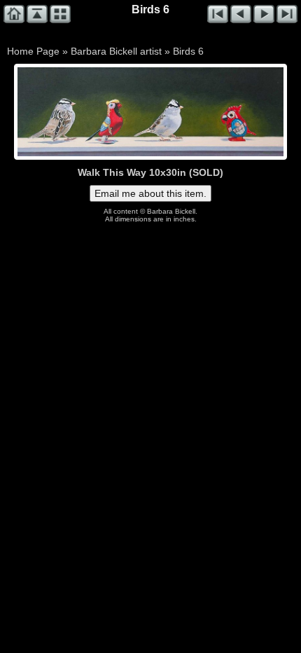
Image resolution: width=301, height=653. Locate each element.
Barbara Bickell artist (116, 51)
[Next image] (204, 111)
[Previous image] (71, 111)
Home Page (33, 51)
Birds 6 (188, 51)
